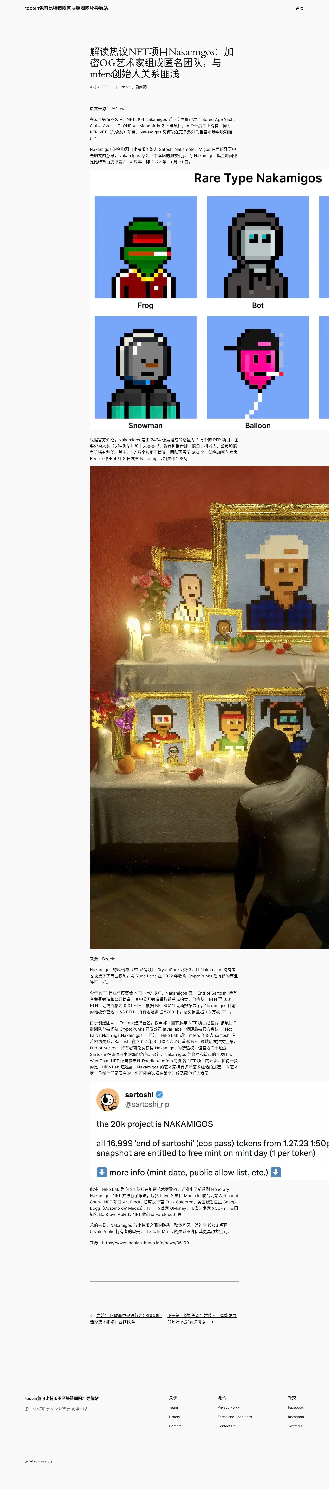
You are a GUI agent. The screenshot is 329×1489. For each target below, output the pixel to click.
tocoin (125, 87)
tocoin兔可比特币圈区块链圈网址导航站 (66, 8)
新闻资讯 (142, 87)
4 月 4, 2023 (100, 87)
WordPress (37, 1461)
